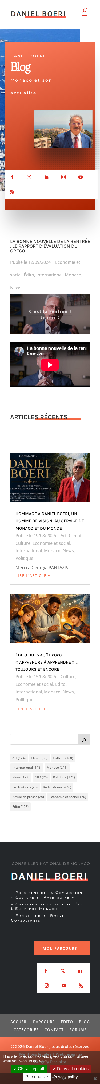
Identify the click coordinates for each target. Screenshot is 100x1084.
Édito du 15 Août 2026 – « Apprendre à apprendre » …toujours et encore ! (46, 662)
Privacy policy (65, 1076)
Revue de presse (28, 797)
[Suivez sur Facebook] (12, 177)
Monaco (73, 275)
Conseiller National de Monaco (51, 863)
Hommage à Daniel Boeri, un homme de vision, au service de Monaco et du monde (49, 520)
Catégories (26, 1029)
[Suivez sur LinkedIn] (46, 177)
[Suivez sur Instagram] (63, 177)
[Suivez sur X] (29, 177)
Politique (24, 558)
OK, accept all (30, 1069)
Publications (25, 787)
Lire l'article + (32, 575)
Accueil (18, 1021)
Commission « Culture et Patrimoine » (47, 895)
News (15, 288)
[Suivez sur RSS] (12, 191)
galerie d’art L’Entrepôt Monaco (48, 906)
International (49, 275)
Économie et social (51, 543)
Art (64, 535)
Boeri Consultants (37, 918)
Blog (84, 1021)
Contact (54, 1029)
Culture (22, 543)
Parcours (44, 1021)
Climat (75, 535)
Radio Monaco (57, 787)
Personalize (36, 1076)
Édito (29, 275)
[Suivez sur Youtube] (80, 177)
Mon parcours (60, 948)
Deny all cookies (72, 1069)
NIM (41, 777)
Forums (78, 1029)
